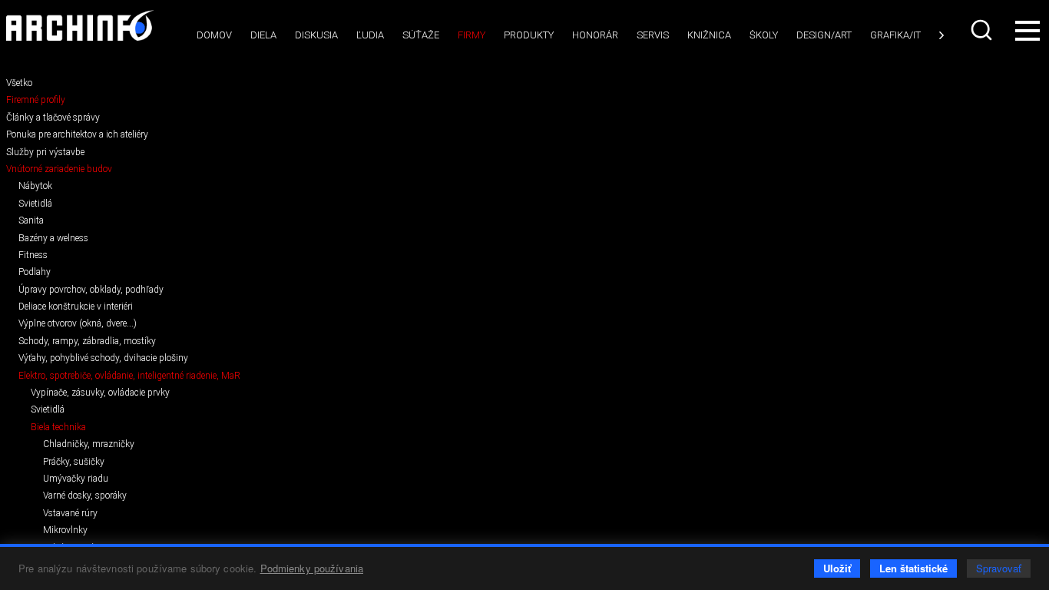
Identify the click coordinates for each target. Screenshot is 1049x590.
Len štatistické (913, 568)
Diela (263, 35)
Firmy (471, 35)
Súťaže (420, 35)
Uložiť (837, 568)
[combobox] (983, 30)
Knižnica (709, 35)
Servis (653, 35)
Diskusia (316, 35)
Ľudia (370, 35)
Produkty (529, 35)
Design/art (824, 35)
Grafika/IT (895, 35)
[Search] (983, 30)
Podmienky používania (312, 568)
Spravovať (998, 568)
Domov (214, 35)
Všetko (19, 83)
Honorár (595, 35)
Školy (764, 35)
